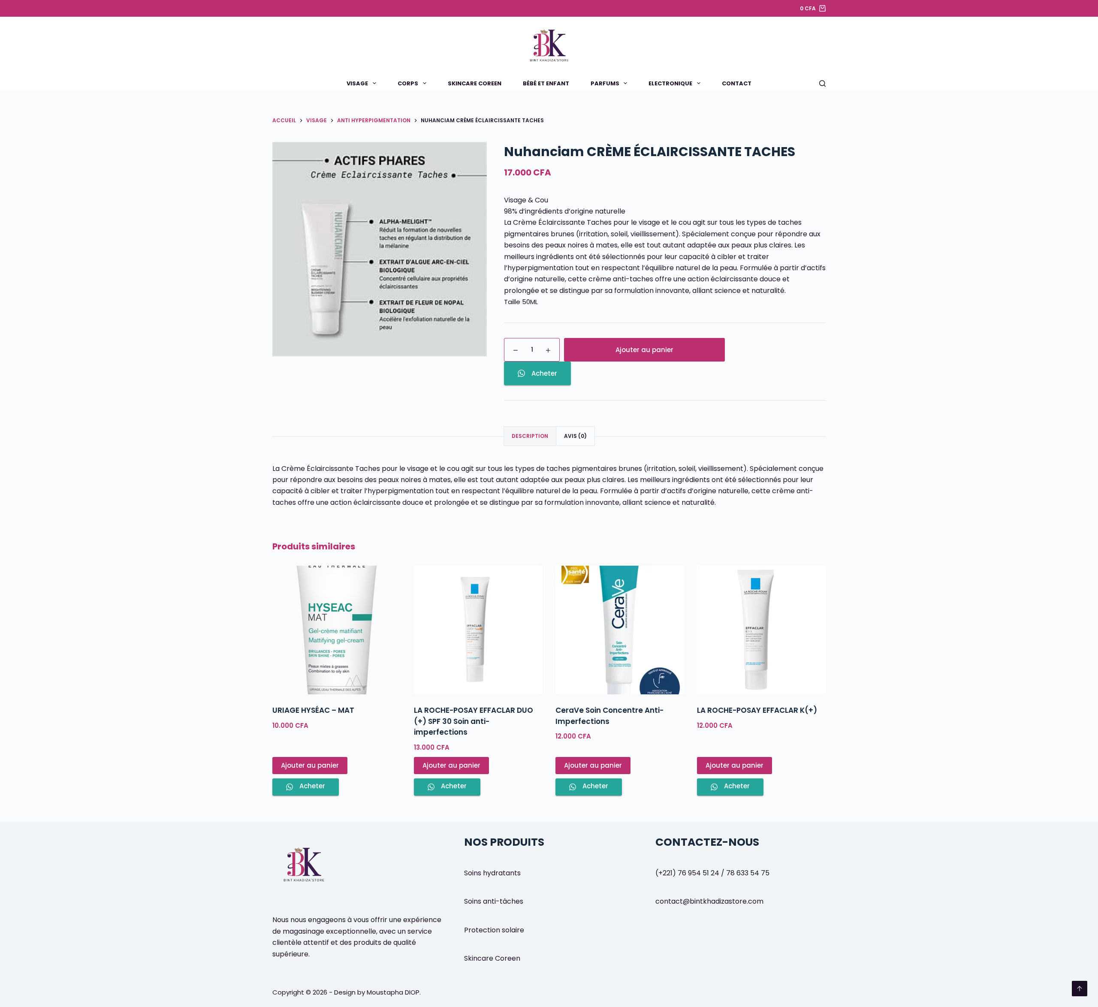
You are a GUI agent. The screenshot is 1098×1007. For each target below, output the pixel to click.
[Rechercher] (822, 83)
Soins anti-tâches (493, 901)
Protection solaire (494, 930)
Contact (736, 83)
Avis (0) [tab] (575, 436)
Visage (357, 83)
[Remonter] (1079, 988)
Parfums (605, 83)
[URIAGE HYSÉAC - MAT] (336, 630)
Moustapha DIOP (393, 992)
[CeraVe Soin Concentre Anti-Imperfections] (619, 630)
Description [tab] (530, 436)
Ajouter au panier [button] (310, 765)
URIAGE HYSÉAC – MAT (313, 710)
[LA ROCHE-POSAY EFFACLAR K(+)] (761, 630)
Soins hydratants (492, 873)
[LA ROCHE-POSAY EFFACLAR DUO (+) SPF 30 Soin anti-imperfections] (478, 630)
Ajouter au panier (644, 349)
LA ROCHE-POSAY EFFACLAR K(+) (757, 710)
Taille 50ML (521, 301)
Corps (408, 83)
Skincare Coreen (474, 83)
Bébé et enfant (546, 83)
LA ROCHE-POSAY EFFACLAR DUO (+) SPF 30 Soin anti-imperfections (473, 721)
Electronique (670, 83)
